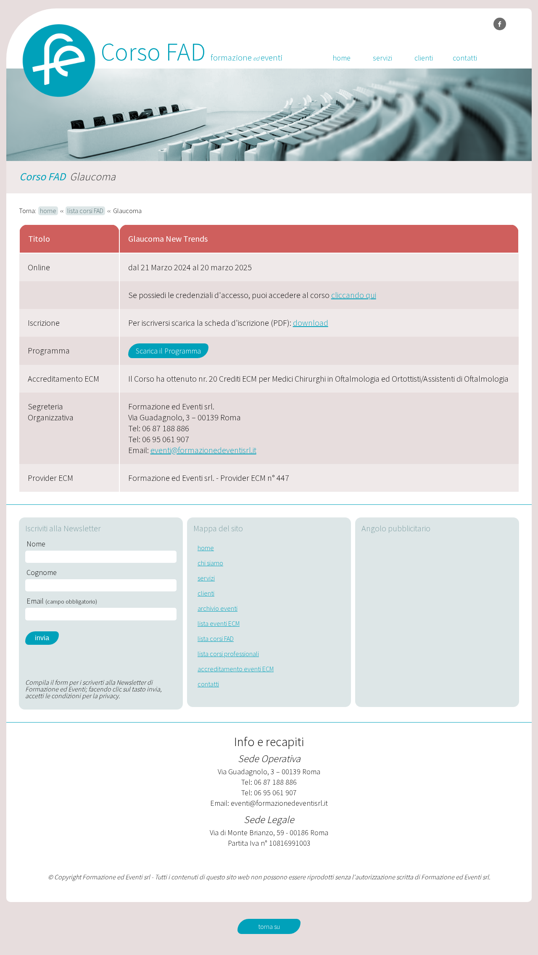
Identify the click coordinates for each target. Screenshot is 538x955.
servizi (382, 58)
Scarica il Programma (168, 351)
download (310, 322)
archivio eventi (217, 608)
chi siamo (210, 563)
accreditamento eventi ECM (236, 669)
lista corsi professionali (228, 653)
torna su (269, 926)
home (341, 58)
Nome (35, 544)
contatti (465, 58)
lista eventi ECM (219, 623)
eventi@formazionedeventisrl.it (203, 450)
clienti (423, 58)
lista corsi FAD (85, 210)
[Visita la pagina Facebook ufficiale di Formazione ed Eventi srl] (499, 24)
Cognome (41, 572)
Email (61, 601)
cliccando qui (353, 295)
